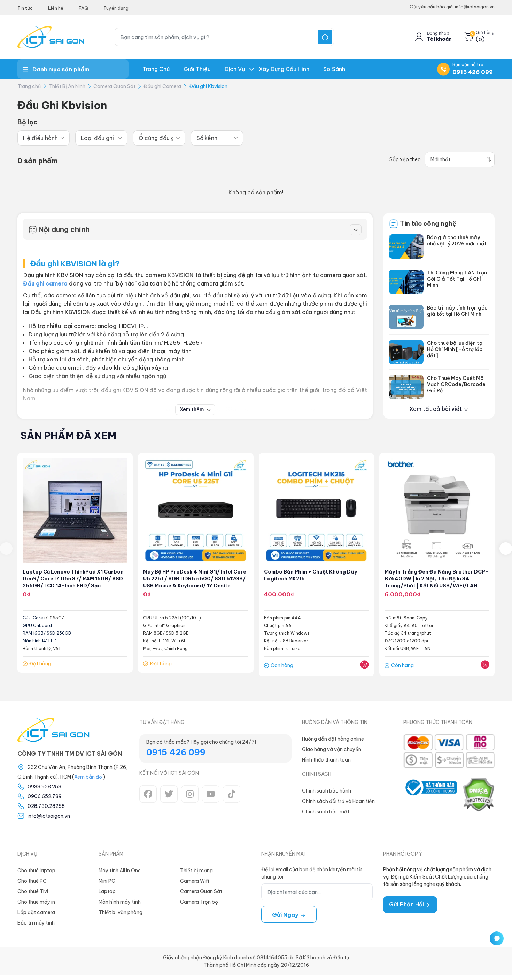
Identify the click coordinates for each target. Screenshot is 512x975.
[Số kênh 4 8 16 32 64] (217, 138)
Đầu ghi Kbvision (208, 86)
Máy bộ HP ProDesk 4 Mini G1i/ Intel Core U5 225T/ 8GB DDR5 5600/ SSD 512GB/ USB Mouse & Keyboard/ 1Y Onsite (194, 579)
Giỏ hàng (485, 33)
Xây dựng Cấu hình (284, 68)
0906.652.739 (45, 796)
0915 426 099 (472, 72)
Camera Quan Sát (114, 86)
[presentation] (6, 548)
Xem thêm (192, 409)
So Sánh (334, 68)
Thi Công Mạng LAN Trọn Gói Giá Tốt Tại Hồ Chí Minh (457, 279)
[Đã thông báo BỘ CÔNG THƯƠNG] (430, 794)
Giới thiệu (197, 68)
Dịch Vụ (235, 68)
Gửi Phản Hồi (407, 904)
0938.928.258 (44, 786)
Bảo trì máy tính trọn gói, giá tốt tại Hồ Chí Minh (457, 311)
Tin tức (25, 8)
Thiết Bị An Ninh (67, 86)
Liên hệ (55, 8)
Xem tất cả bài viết (436, 408)
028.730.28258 (46, 806)
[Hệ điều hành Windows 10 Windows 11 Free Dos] (43, 138)
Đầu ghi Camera (162, 86)
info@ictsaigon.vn (49, 816)
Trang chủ (156, 68)
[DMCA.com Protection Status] (478, 794)
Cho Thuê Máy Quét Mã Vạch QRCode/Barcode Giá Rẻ (456, 384)
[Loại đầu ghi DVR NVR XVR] (101, 138)
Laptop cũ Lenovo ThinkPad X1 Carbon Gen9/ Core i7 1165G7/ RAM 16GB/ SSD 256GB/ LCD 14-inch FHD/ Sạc (73, 579)
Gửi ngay (286, 914)
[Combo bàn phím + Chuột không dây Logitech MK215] (316, 510)
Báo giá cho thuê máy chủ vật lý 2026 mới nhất (457, 240)
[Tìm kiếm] (325, 37)
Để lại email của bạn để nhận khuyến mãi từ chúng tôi (311, 873)
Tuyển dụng (116, 8)
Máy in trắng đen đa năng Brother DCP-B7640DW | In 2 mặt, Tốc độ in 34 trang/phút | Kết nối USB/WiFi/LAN (436, 579)
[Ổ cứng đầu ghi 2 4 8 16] (159, 138)
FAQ (83, 8)
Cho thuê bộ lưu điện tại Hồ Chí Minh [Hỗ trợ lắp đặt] (455, 349)
